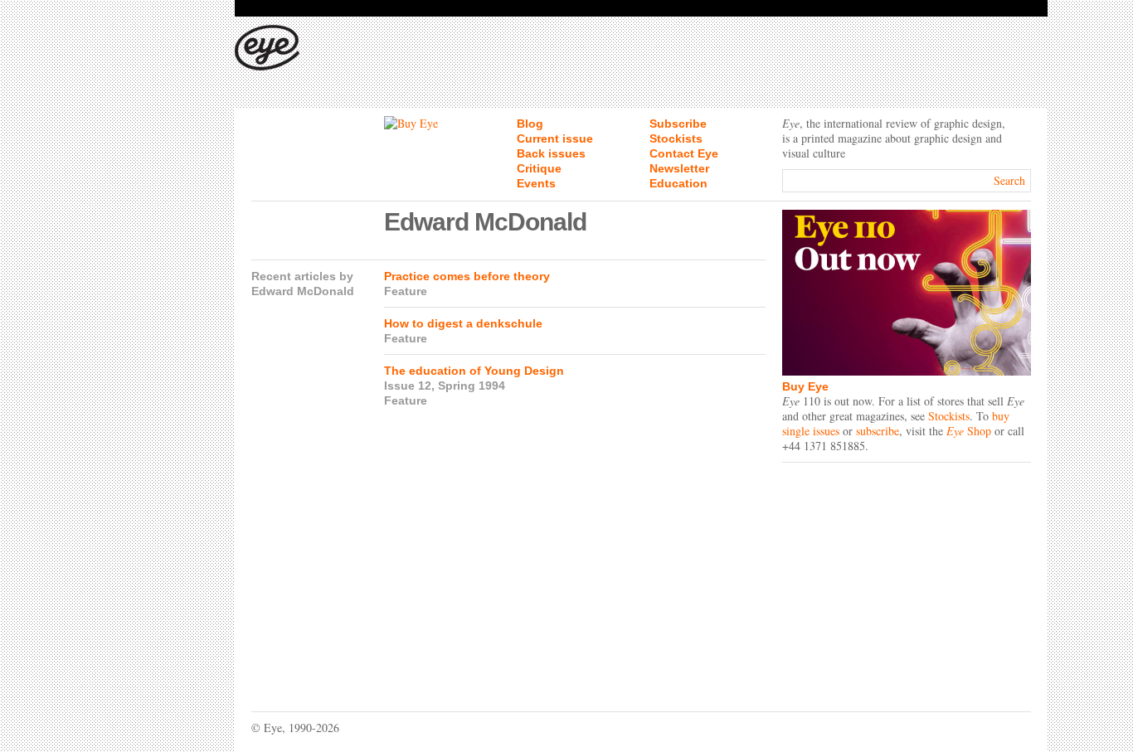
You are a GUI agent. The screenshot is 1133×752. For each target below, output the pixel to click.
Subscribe (678, 123)
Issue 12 (407, 385)
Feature (405, 291)
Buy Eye (805, 386)
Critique (539, 168)
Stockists (676, 138)
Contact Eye (683, 153)
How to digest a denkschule (463, 323)
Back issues (551, 153)
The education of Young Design (474, 370)
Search (1009, 180)
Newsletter (679, 168)
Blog (530, 123)
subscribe (877, 431)
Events (536, 183)
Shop (968, 431)
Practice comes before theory (467, 276)
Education (678, 183)
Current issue (555, 138)
